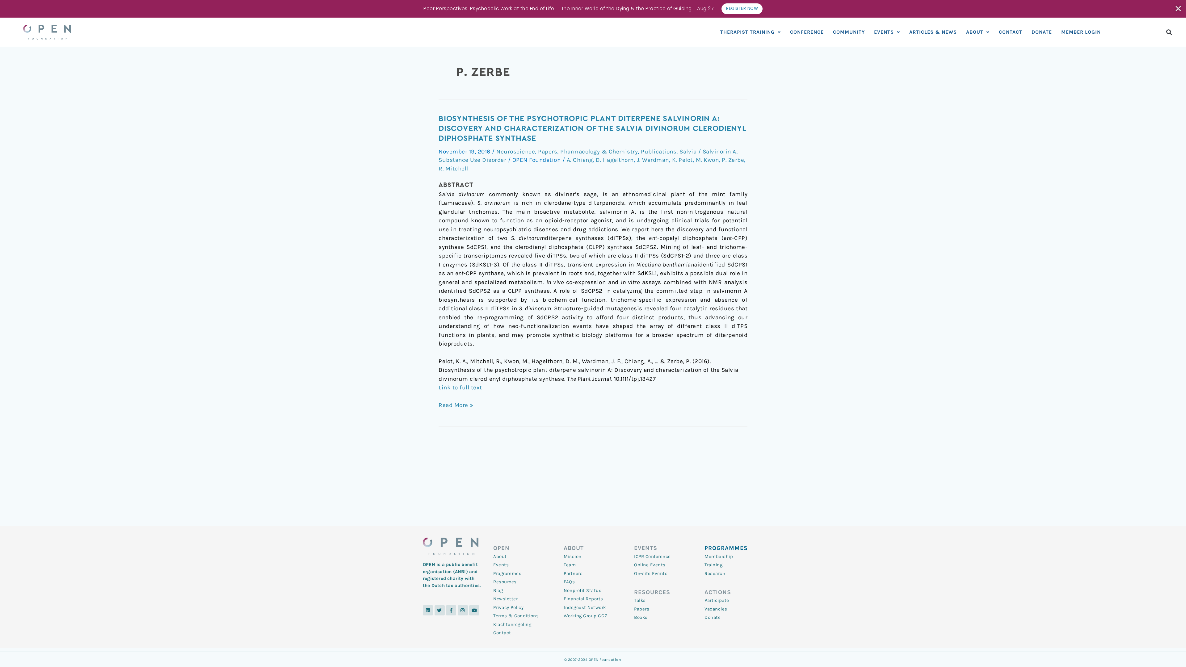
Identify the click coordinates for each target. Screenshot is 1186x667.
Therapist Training (747, 32)
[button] (1169, 32)
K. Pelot (682, 160)
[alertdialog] (593, 9)
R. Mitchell (453, 168)
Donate (1042, 32)
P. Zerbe (733, 160)
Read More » (456, 405)
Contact (1010, 32)
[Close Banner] (1179, 8)
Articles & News (933, 32)
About (974, 32)
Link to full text (460, 387)
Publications (658, 151)
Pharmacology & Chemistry (599, 151)
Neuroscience (515, 151)
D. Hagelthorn (615, 160)
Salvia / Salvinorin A (707, 151)
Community (849, 32)
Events (884, 32)
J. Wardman (653, 160)
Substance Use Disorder (472, 160)
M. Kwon (707, 160)
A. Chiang (580, 160)
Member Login (1081, 32)
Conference (807, 32)
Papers (547, 151)
